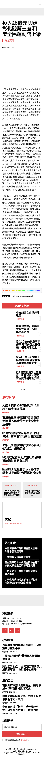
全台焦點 (20, 336)
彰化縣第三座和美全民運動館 (24, 296)
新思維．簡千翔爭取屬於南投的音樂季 (32, 492)
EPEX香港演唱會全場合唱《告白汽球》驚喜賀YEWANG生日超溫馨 (22, 434)
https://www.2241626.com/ (13, 523)
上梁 (12, 296)
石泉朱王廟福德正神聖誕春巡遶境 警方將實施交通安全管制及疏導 (21, 421)
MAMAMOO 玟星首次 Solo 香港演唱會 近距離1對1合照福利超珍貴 (21, 471)
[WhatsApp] (21, 53)
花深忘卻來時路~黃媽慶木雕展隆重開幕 (21, 657)
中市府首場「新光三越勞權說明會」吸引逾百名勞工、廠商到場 (20, 708)
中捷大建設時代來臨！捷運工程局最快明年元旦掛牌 (21, 697)
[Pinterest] (15, 53)
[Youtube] (11, 630)
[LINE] (31, 53)
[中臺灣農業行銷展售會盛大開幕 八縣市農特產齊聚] (8, 330)
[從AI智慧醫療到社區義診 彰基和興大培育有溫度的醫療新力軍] (8, 376)
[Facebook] (4, 53)
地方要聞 (20, 319)
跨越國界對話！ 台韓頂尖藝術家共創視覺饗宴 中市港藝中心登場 (22, 668)
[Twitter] (10, 53)
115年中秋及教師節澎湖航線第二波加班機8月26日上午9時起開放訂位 (22, 290)
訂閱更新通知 (20, 734)
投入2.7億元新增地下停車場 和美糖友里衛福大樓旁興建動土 (28, 344)
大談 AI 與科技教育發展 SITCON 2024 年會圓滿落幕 (20, 407)
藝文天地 (5, 662)
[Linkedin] (26, 53)
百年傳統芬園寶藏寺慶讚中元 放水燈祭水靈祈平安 (22, 646)
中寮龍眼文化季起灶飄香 (27, 314)
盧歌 (8, 519)
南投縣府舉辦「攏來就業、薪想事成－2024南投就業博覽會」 (21, 687)
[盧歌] (10, 510)
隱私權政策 (24, 740)
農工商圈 (5, 452)
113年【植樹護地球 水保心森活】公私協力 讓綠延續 (21, 446)
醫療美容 (5, 464)
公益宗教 (5, 652)
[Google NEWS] (17, 630)
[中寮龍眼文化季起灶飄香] (8, 315)
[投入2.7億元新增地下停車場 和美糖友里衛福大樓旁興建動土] (8, 345)
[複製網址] (37, 53)
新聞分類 (20, 351)
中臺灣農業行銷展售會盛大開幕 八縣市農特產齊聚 (27, 328)
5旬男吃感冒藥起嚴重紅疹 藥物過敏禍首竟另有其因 (21, 458)
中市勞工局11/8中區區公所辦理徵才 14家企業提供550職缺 (12, 492)
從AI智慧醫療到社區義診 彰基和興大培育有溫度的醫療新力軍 (28, 375)
